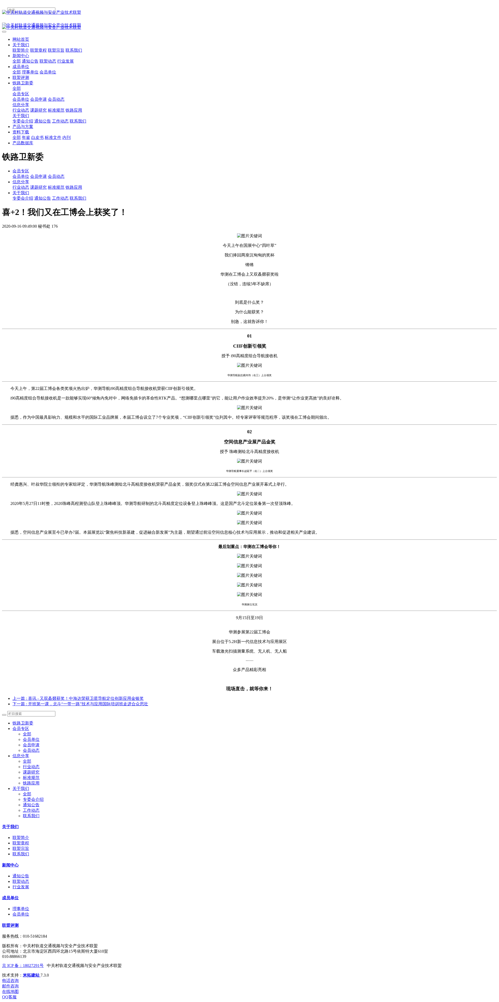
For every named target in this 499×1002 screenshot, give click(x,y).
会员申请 (38, 176)
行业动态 (20, 187)
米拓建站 (32, 975)
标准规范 (56, 187)
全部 (16, 61)
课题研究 (38, 187)
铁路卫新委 (22, 723)
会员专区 (20, 171)
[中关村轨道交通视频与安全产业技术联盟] (249, 12)
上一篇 (78, 698)
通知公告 (42, 198)
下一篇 (80, 704)
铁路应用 (73, 187)
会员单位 (20, 176)
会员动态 (56, 176)
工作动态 (60, 198)
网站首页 (20, 39)
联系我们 (78, 198)
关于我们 (20, 193)
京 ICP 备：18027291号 (23, 965)
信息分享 (20, 182)
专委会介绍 (22, 198)
